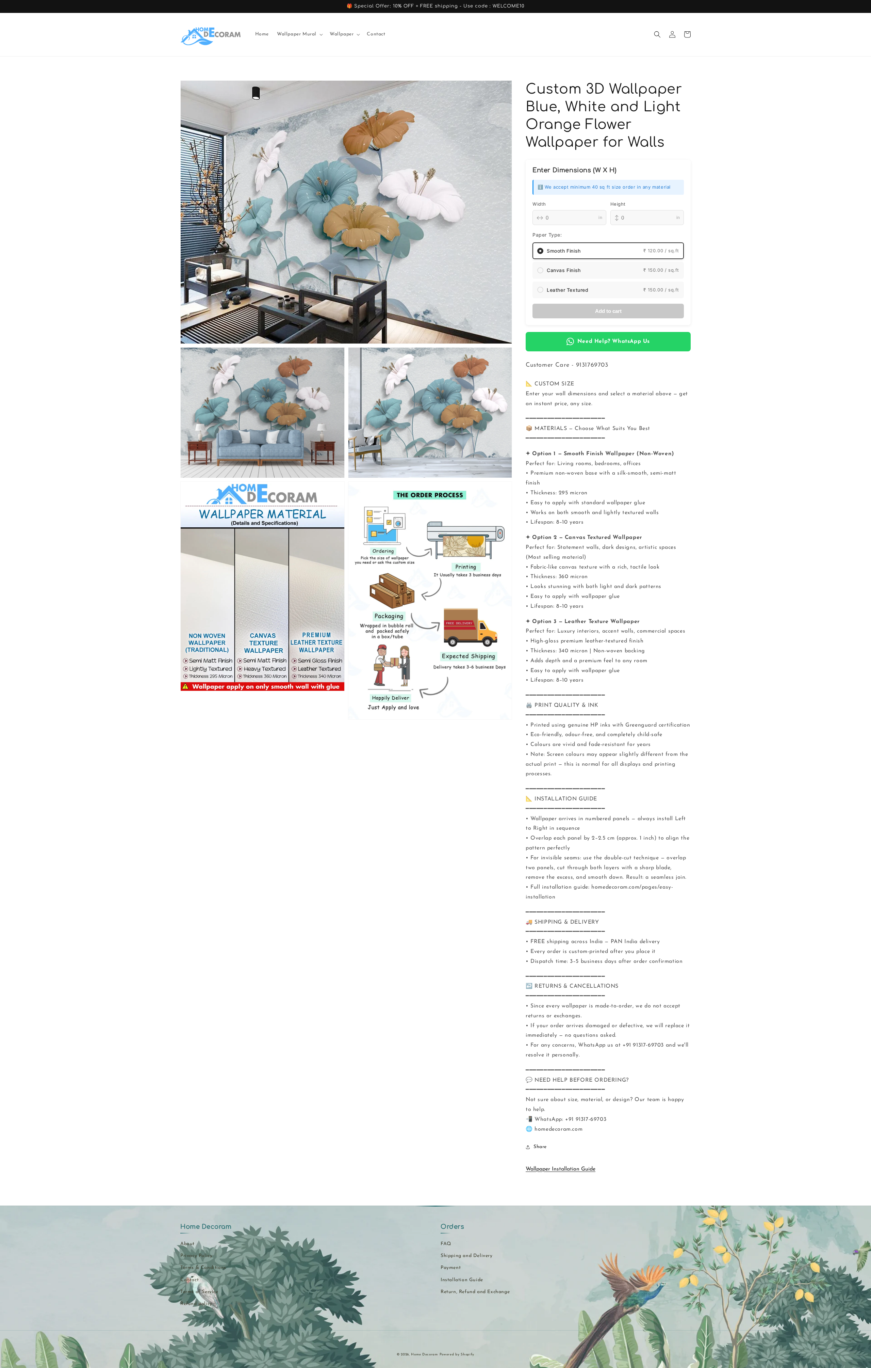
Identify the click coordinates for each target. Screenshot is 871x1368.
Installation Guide (462, 1280)
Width (539, 204)
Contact (189, 1280)
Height (618, 204)
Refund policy (196, 1303)
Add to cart (608, 311)
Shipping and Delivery (467, 1255)
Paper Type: (547, 235)
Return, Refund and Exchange (475, 1291)
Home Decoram (424, 1354)
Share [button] (540, 1146)
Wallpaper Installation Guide (560, 1169)
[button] (299, 34)
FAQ (446, 1243)
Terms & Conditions (203, 1267)
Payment (451, 1267)
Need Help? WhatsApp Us (613, 341)
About (187, 1243)
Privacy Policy (196, 1255)
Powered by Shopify (457, 1354)
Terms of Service (199, 1291)
